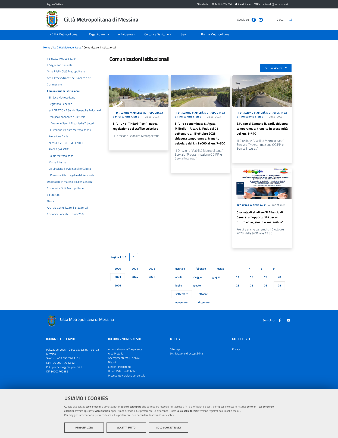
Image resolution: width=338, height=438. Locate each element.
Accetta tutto (126, 427)
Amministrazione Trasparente (125, 349)
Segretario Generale (251, 205)
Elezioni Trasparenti (119, 367)
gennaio (180, 268)
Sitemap (175, 349)
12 (251, 277)
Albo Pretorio (115, 353)
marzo (220, 268)
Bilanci (112, 362)
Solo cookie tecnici (168, 427)
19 (265, 277)
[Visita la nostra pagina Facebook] (252, 19)
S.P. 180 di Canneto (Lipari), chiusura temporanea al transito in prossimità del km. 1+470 (262, 128)
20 (279, 277)
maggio (197, 277)
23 (237, 285)
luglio (178, 285)
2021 (135, 268)
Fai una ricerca (273, 68)
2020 (118, 268)
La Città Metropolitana (67, 47)
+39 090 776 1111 (68, 358)
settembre (181, 294)
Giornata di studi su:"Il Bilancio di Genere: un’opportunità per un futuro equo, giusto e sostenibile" (260, 217)
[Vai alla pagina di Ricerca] (290, 19)
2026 (118, 285)
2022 (152, 268)
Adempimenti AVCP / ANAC (124, 358)
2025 (152, 277)
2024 (135, 277)
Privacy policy (166, 415)
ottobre (203, 294)
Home (46, 47)
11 (237, 277)
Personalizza (84, 427)
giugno (216, 277)
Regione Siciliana (55, 4)
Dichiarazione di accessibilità (186, 353)
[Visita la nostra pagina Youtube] (259, 19)
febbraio (201, 268)
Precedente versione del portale (126, 375)
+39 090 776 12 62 (63, 362)
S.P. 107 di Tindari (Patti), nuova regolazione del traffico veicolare (135, 126)
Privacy (236, 349)
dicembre (203, 302)
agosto (197, 285)
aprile (178, 277)
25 (251, 285)
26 (265, 285)
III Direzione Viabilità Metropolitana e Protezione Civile (138, 114)
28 (279, 285)
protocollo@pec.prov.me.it (67, 367)
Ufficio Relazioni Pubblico (122, 371)
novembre (181, 302)
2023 (118, 277)
